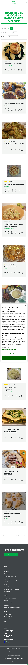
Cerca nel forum (8, 616)
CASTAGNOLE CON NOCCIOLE (11, 473)
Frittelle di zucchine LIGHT (14, 144)
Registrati (6, 586)
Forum (5, 595)
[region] (14, 333)
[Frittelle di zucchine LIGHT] (14, 130)
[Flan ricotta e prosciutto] (14, 51)
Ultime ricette (7, 573)
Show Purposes (14, 353)
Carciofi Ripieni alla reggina (14, 103)
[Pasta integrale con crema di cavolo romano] (14, 211)
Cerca (5, 611)
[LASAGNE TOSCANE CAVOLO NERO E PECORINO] (14, 417)
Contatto (18, 648)
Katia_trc (7, 518)
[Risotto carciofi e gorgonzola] (14, 374)
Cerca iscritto (7, 619)
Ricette (5, 566)
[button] (2, 2)
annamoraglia (9, 392)
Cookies (14, 661)
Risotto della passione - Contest (12, 515)
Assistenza (6, 605)
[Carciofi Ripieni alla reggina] (14, 90)
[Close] (25, 305)
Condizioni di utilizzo (14, 651)
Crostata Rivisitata (11, 267)
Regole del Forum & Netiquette (12, 607)
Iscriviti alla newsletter (11, 555)
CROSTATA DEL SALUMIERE (14, 184)
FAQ (22, 658)
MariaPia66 (8, 476)
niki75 (6, 146)
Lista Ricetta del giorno (10, 576)
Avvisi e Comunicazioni (10, 598)
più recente (12, 36)
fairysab (7, 269)
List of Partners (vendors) (9, 349)
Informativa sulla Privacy (14, 655)
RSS (5, 621)
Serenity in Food (9, 228)
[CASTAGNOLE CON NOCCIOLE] (14, 459)
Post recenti (7, 591)
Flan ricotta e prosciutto (13, 64)
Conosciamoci (7, 603)
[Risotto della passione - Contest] (14, 501)
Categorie (6, 571)
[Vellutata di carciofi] (14, 294)
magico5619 (8, 66)
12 (13, 32)
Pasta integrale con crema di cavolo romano (13, 225)
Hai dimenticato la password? (12, 589)
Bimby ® (6, 600)
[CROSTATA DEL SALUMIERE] (14, 171)
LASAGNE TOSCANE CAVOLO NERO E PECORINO (11, 431)
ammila (7, 186)
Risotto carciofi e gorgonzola (10, 388)
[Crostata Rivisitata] (14, 253)
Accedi (5, 584)
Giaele (7, 105)
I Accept (14, 358)
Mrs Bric (7, 434)
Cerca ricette (7, 569)
